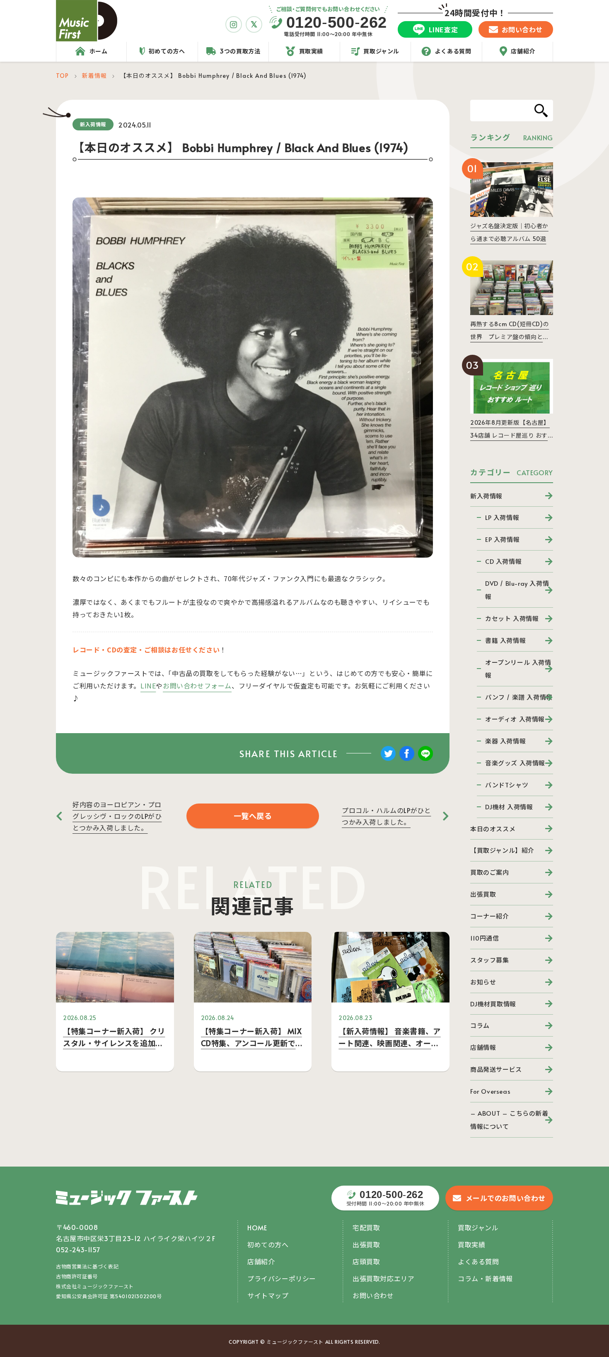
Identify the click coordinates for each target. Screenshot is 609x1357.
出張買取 (483, 894)
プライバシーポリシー (281, 1278)
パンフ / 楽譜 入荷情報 (519, 697)
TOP (62, 75)
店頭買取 (366, 1261)
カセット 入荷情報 (512, 618)
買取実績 (471, 1244)
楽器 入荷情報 (505, 740)
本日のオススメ (492, 828)
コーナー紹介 (489, 916)
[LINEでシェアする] (425, 759)
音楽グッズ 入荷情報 (515, 762)
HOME (257, 1227)
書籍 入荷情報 (505, 640)
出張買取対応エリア (383, 1278)
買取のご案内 (489, 872)
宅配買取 (366, 1227)
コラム (480, 1025)
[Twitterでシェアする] (388, 759)
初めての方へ (268, 1244)
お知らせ (483, 981)
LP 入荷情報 (502, 517)
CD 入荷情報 (503, 561)
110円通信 (484, 938)
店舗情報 (483, 1047)
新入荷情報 (486, 495)
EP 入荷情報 (502, 539)
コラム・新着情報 (485, 1278)
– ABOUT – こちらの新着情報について (509, 1120)
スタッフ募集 (489, 959)
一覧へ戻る (253, 816)
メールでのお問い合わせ (506, 1198)
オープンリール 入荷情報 (518, 669)
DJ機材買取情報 (493, 1003)
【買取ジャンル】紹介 (502, 850)
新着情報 (94, 75)
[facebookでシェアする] (406, 759)
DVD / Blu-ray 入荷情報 (517, 590)
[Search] (541, 110)
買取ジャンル (478, 1227)
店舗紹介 (261, 1261)
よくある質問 (478, 1261)
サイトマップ (268, 1295)
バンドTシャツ (506, 784)
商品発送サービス (496, 1069)
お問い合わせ (373, 1295)
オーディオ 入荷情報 (515, 719)
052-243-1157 (78, 1249)
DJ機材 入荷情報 (509, 806)
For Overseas (490, 1091)
